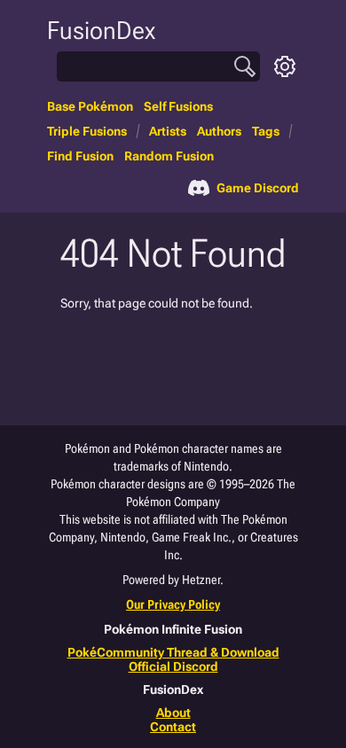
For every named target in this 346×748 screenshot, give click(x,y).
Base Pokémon (90, 106)
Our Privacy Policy (173, 604)
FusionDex (101, 30)
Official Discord (173, 666)
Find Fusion (80, 156)
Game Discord (257, 188)
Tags (265, 131)
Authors (219, 131)
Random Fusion (169, 156)
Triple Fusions (87, 131)
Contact (173, 727)
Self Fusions (178, 106)
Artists (167, 131)
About (173, 712)
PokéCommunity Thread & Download (173, 652)
